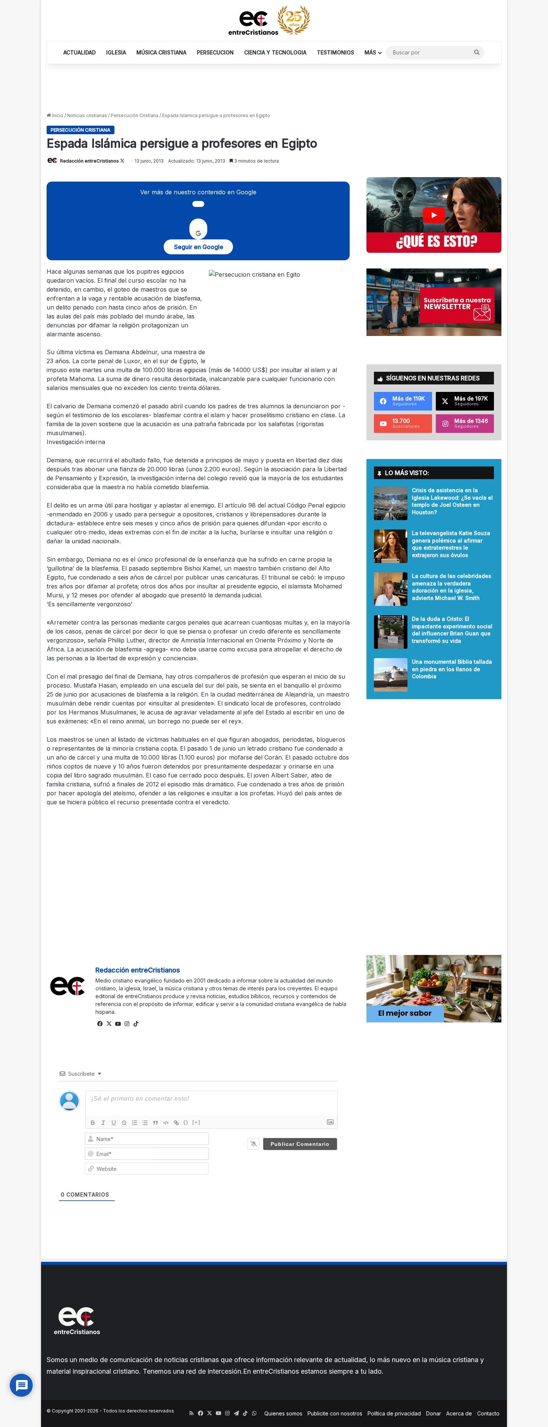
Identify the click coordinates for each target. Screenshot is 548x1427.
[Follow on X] (122, 161)
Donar (433, 1413)
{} (186, 1122)
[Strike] (124, 1122)
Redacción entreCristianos (89, 161)
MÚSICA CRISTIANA (161, 52)
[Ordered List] (134, 1122)
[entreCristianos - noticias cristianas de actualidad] (274, 20)
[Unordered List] (145, 1122)
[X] (108, 1023)
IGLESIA (116, 52)
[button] (433, 215)
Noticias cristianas (87, 115)
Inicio (57, 115)
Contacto (488, 1413)
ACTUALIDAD (79, 52)
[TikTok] (135, 1023)
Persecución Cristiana (134, 115)
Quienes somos (283, 1413)
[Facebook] (99, 1023)
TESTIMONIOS (335, 52)
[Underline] (113, 1122)
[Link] (176, 1122)
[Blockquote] (155, 1122)
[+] (196, 1122)
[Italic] (103, 1122)
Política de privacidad (394, 1413)
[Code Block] (166, 1122)
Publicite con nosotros (335, 1413)
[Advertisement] (274, 88)
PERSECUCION (215, 52)
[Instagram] (126, 1023)
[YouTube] (117, 1023)
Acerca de (459, 1413)
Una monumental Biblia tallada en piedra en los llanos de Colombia (452, 669)
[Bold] (93, 1122)
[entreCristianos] (76, 1350)
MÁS (370, 52)
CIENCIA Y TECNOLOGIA (275, 52)
